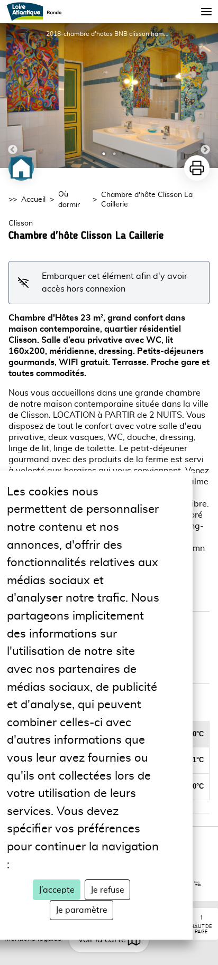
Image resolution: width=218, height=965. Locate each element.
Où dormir (69, 200)
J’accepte (57, 890)
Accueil (33, 199)
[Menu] (206, 11)
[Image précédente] (12, 95)
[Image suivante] (205, 95)
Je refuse (107, 890)
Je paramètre (81, 910)
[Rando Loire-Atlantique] (37, 11)
